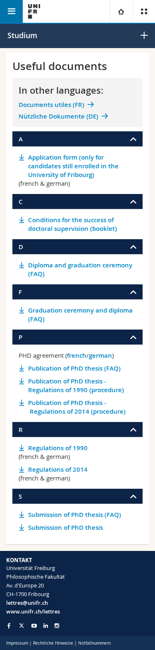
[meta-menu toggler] (143, 11)
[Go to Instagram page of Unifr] (57, 625)
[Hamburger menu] (11, 11)
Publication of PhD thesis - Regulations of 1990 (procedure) (76, 385)
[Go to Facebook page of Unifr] (9, 625)
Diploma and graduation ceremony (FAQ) (80, 269)
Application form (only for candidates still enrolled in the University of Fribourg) (73, 166)
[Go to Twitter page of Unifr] (21, 625)
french (76, 355)
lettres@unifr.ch (27, 602)
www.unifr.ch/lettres (33, 611)
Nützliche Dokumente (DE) (58, 116)
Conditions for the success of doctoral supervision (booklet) (72, 224)
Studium (22, 35)
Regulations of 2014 (58, 469)
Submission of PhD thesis (65, 527)
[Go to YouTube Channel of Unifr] (34, 625)
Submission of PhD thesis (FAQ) (74, 514)
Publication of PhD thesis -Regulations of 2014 (77, 407)
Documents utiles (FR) (51, 104)
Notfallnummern (94, 643)
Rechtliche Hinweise (53, 643)
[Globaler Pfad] (121, 11)
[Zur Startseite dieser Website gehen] (34, 11)
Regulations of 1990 (58, 448)
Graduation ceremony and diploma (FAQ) (80, 314)
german (100, 355)
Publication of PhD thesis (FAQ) (74, 368)
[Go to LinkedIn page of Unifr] (45, 625)
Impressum (17, 643)
